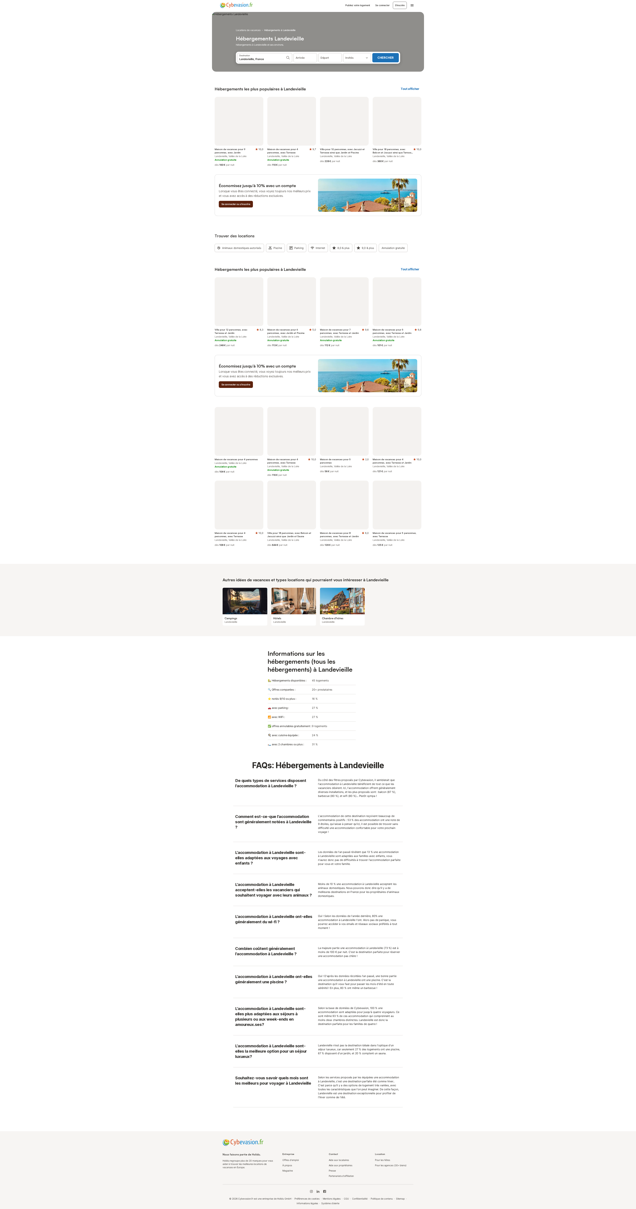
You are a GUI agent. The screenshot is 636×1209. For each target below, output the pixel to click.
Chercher (385, 57)
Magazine (287, 1170)
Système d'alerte (330, 1203)
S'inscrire (400, 5)
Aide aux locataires (339, 1160)
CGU (346, 1198)
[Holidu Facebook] (325, 1191)
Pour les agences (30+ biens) (390, 1165)
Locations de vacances (248, 30)
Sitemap (400, 1198)
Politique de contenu (382, 1198)
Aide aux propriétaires (340, 1165)
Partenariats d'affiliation (341, 1176)
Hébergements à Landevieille (279, 30)
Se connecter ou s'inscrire (235, 204)
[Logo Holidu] (236, 5)
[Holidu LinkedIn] (318, 1191)
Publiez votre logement (357, 5)
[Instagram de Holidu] (311, 1191)
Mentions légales (332, 1198)
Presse (332, 1170)
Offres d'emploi (290, 1160)
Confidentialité (360, 1198)
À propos (287, 1165)
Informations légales (307, 1203)
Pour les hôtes (382, 1160)
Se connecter (382, 5)
